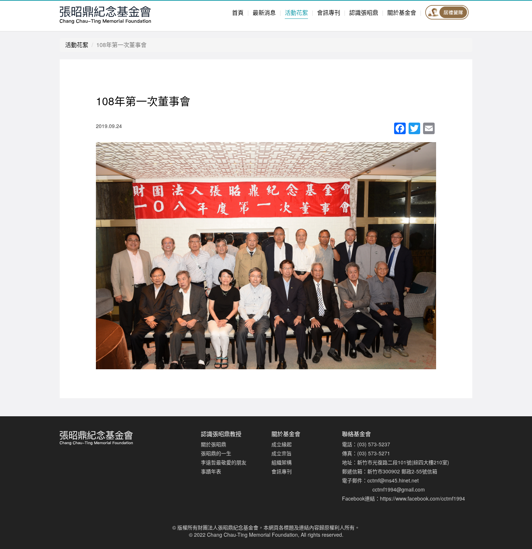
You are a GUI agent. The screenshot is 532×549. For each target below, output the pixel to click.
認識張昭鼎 (363, 12)
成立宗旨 (281, 453)
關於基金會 (401, 12)
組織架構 (281, 462)
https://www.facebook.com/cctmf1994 (422, 498)
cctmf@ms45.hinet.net (393, 480)
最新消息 (264, 12)
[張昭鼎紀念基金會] (125, 14)
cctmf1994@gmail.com (398, 489)
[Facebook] (400, 129)
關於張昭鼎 (213, 444)
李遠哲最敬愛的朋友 (223, 462)
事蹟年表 (211, 471)
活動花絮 (296, 12)
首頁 (238, 12)
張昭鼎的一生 (216, 453)
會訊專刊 (328, 12)
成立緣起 (281, 444)
